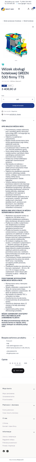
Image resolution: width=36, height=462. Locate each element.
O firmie (5, 423)
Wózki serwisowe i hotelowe (12, 21)
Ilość (3, 95)
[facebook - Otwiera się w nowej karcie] (4, 451)
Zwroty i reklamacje (9, 437)
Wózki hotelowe (28, 21)
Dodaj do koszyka (18, 105)
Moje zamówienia (8, 394)
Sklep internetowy (15, 459)
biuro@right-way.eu (24, 3)
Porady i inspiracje (9, 446)
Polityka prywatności (10, 443)
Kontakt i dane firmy (9, 426)
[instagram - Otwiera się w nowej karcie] (7, 451)
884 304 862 (26, 2)
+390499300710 (11, 351)
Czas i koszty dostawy (10, 413)
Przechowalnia (7, 400)
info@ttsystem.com (12, 353)
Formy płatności (8, 410)
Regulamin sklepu (8, 440)
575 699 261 (10, 3)
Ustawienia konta (8, 397)
